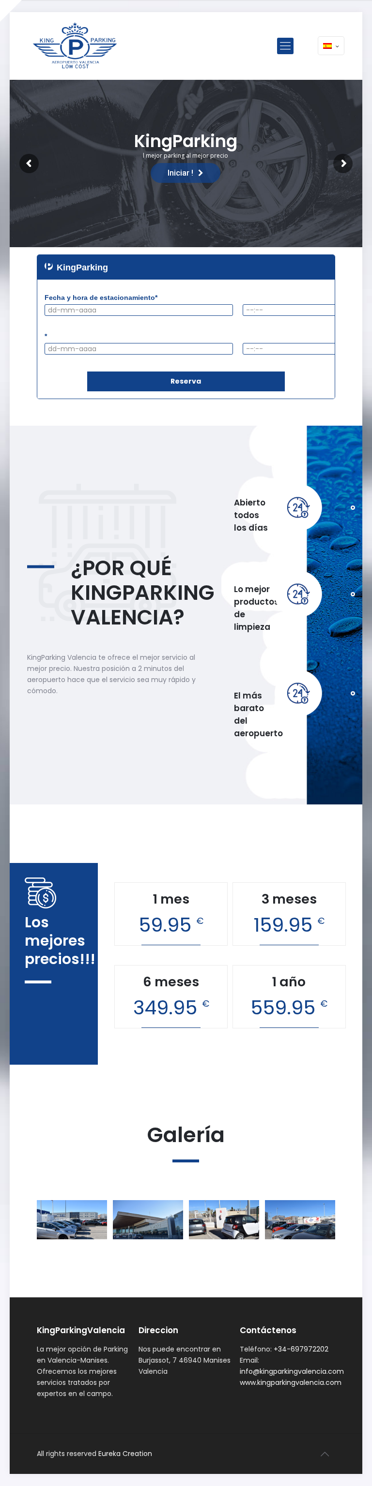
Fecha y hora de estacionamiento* (101, 297)
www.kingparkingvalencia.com (290, 1382)
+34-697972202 (301, 1349)
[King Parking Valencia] (76, 46)
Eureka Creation (125, 1453)
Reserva (185, 381)
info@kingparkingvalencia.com (292, 1371)
